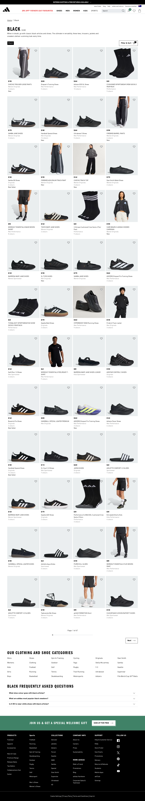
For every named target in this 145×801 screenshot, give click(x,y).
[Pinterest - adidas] (127, 759)
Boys (9, 676)
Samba (120, 663)
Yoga (75, 663)
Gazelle (120, 667)
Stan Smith (121, 658)
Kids (9, 667)
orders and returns (117, 6)
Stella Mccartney (102, 663)
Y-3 (96, 667)
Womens (10, 663)
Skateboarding (57, 676)
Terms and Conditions (80, 796)
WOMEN (76, 11)
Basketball (33, 676)
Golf (52, 667)
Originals (99, 658)
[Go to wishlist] (134, 11)
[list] (63, 43)
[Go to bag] (139, 11)
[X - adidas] (127, 753)
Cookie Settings (55, 796)
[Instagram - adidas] (127, 747)
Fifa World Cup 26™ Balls (127, 676)
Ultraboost (99, 672)
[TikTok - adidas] (127, 765)
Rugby (76, 667)
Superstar (121, 672)
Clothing (32, 663)
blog (104, 6)
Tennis (54, 672)
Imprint (92, 796)
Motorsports (78, 676)
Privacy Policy (67, 796)
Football (32, 667)
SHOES (59, 11)
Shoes (31, 658)
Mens (9, 658)
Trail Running (78, 672)
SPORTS (94, 11)
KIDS (85, 11)
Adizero (98, 676)
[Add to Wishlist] (36, 51)
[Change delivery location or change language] (140, 6)
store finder (97, 6)
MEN (68, 11)
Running (32, 672)
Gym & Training (57, 658)
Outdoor (54, 663)
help (109, 6)
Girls (9, 672)
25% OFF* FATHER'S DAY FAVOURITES (37, 11)
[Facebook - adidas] (127, 741)
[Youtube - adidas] (127, 771)
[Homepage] (6, 9)
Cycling (76, 658)
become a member (131, 6)
